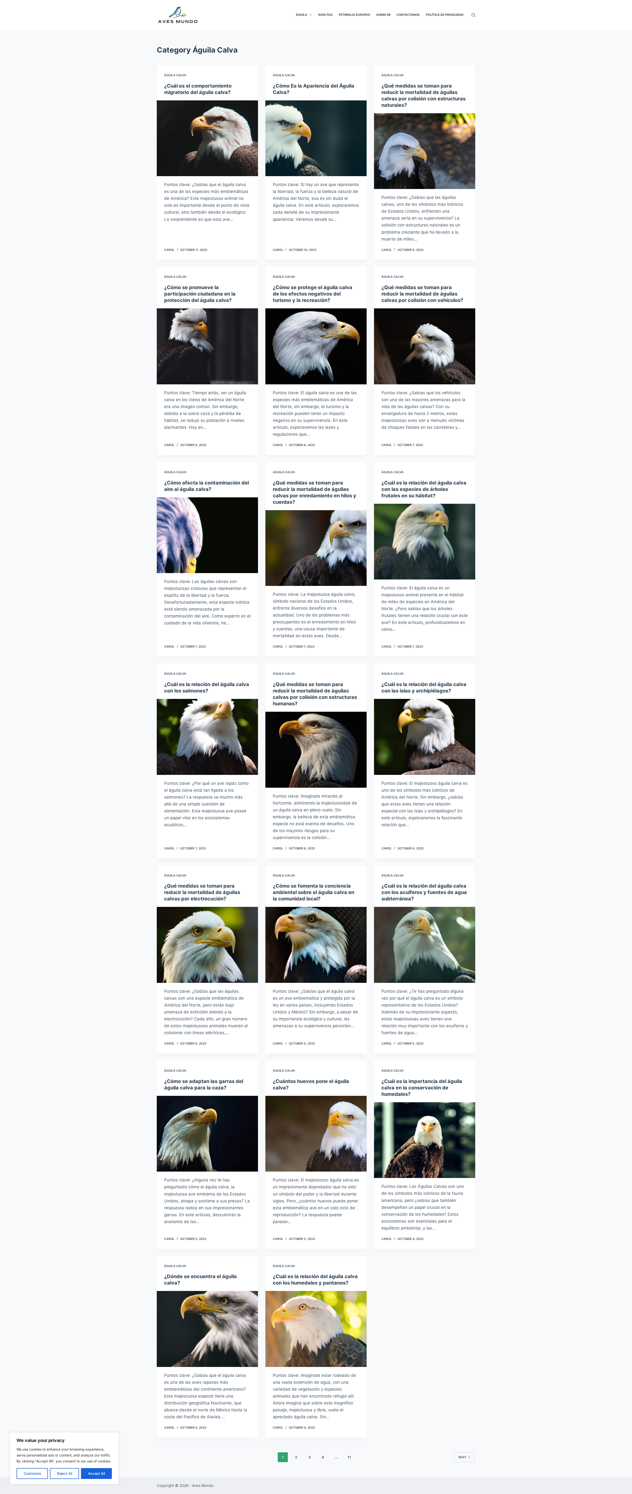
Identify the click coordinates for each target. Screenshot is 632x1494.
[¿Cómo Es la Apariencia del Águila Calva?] (316, 138)
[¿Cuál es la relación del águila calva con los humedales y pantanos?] (316, 1329)
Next (462, 1457)
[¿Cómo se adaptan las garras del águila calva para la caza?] (207, 1134)
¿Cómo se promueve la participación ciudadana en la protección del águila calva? (200, 293)
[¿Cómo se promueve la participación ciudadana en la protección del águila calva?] (207, 346)
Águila (301, 15)
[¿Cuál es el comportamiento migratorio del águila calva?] (207, 138)
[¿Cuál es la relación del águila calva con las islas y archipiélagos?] (424, 737)
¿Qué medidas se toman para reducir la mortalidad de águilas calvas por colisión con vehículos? (422, 293)
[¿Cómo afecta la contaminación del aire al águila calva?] (207, 535)
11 (349, 1457)
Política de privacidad (445, 15)
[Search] (473, 15)
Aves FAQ (325, 15)
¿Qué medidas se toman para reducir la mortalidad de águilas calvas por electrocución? (202, 892)
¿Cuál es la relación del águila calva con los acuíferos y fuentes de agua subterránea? (424, 892)
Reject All (64, 1473)
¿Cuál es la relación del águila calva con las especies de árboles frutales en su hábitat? (423, 489)
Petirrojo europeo (354, 15)
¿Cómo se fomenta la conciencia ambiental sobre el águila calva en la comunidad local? (313, 892)
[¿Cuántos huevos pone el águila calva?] (316, 1134)
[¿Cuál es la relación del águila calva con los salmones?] (207, 737)
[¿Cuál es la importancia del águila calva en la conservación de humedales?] (424, 1140)
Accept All (96, 1473)
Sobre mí (383, 15)
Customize (32, 1473)
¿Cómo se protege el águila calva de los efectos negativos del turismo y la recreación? (312, 293)
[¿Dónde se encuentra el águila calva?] (207, 1329)
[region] (64, 1458)
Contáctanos (408, 15)
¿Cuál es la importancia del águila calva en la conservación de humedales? (421, 1087)
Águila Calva (175, 75)
